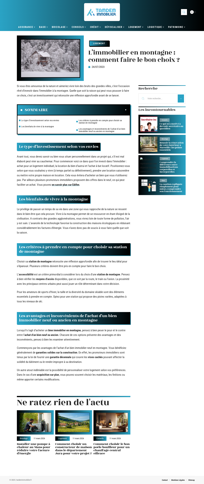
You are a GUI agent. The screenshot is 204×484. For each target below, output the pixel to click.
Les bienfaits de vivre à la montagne (37, 126)
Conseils (99, 439)
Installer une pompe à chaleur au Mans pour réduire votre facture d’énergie (33, 449)
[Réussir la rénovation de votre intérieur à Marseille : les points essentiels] (148, 144)
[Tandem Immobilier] (102, 12)
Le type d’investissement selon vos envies (40, 120)
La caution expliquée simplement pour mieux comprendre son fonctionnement (171, 188)
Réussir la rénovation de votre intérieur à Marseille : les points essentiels (172, 146)
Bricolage (24, 439)
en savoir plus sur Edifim (65, 184)
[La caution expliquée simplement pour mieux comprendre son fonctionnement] (148, 185)
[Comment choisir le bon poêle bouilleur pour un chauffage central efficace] (112, 422)
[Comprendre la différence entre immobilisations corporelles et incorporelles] (148, 165)
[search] (184, 12)
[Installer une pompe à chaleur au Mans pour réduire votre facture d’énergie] (35, 422)
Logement (99, 43)
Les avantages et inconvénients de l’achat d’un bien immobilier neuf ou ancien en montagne (102, 130)
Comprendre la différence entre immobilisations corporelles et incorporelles (169, 167)
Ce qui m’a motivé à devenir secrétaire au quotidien (171, 126)
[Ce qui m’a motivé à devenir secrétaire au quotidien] (148, 124)
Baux (163, 181)
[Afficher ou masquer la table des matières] (87, 110)
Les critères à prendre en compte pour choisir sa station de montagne (100, 121)
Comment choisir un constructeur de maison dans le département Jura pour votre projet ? (73, 449)
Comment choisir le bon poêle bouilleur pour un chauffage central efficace (111, 449)
